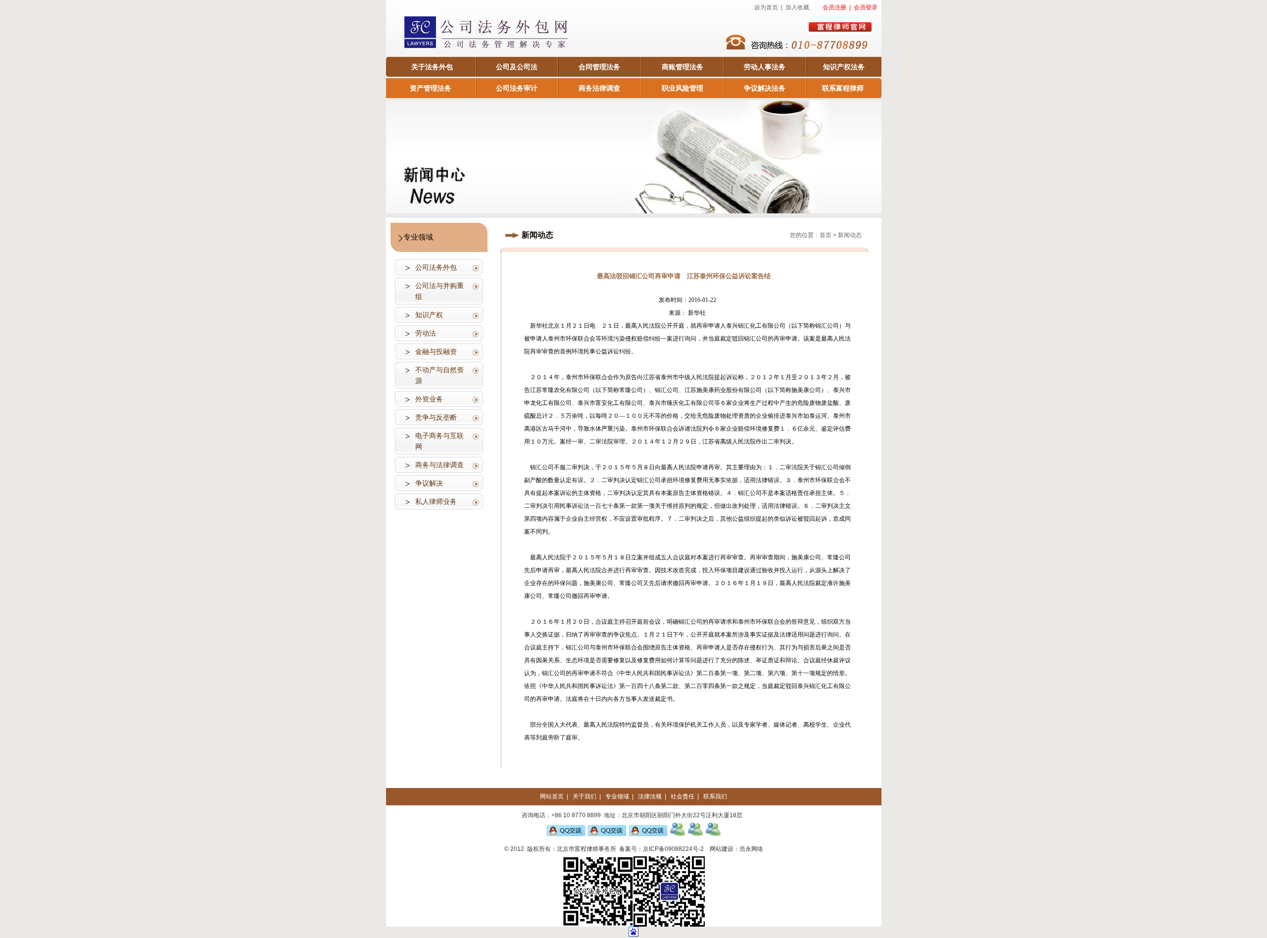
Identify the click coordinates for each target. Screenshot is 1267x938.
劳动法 (425, 333)
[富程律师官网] (840, 27)
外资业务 (429, 399)
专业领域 (617, 796)
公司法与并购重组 (439, 291)
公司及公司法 (516, 67)
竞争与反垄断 (436, 417)
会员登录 (865, 7)
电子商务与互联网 (439, 441)
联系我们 (715, 796)
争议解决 (429, 483)
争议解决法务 (764, 88)
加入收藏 (797, 7)
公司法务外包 (436, 267)
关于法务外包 (432, 67)
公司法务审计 (516, 88)
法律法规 (650, 796)
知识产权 (429, 315)
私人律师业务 (436, 501)
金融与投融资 (436, 351)
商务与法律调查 (439, 465)
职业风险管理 (682, 88)
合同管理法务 (599, 67)
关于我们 (584, 796)
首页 (825, 235)
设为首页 (766, 7)
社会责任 (682, 796)
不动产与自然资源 (439, 375)
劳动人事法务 (764, 67)
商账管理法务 (682, 67)
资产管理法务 (430, 88)
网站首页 (552, 796)
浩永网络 (751, 848)
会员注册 (834, 7)
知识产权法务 (844, 67)
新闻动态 (850, 235)
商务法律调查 (599, 88)
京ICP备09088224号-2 (673, 848)
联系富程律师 (843, 88)
